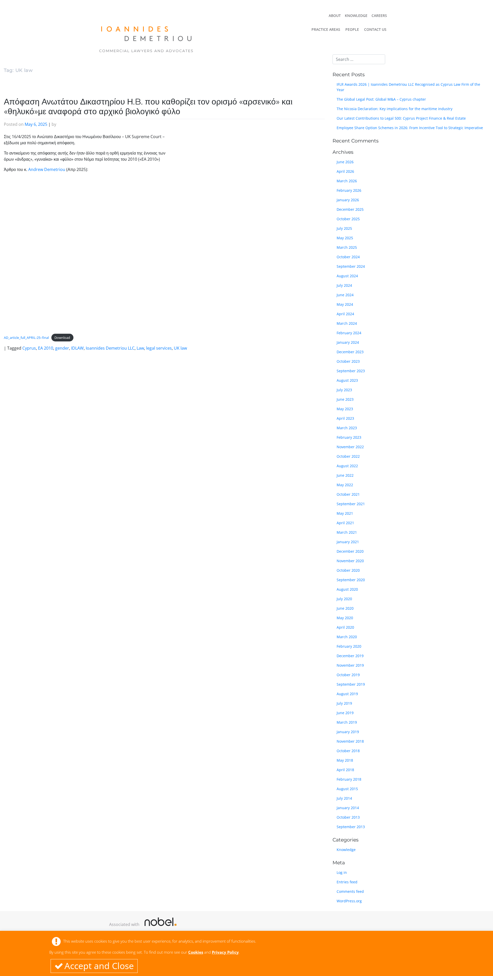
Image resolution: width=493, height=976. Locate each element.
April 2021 (345, 522)
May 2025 (345, 237)
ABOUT (335, 15)
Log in (342, 872)
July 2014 (344, 798)
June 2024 (345, 294)
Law (140, 348)
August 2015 (347, 788)
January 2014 (348, 807)
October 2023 (348, 361)
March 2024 (347, 323)
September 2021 (351, 503)
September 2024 (351, 266)
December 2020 (350, 551)
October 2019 (348, 674)
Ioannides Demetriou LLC (110, 348)
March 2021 (347, 532)
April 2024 (345, 313)
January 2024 (348, 342)
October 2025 (348, 218)
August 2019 (347, 693)
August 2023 (347, 380)
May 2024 (345, 304)
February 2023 (349, 437)
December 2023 (350, 351)
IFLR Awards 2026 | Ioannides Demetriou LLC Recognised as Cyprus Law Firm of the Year (408, 87)
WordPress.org (349, 900)
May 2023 (345, 408)
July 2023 (344, 389)
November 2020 (350, 560)
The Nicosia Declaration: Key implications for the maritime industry (394, 108)
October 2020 (348, 570)
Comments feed (350, 891)
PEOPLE (352, 29)
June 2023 (345, 399)
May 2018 (345, 760)
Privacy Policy (225, 952)
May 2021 (345, 513)
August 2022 (347, 465)
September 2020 (351, 579)
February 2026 (349, 190)
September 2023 (351, 370)
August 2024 (347, 275)
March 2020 (347, 636)
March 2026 (347, 180)
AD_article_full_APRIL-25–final (26, 337)
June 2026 (345, 161)
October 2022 (348, 456)
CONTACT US (375, 29)
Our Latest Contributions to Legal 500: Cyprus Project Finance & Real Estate (401, 118)
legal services (159, 348)
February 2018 (349, 779)
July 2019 (344, 703)
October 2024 (348, 256)
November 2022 (350, 446)
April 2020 (345, 627)
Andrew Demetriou (46, 169)
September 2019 (351, 684)
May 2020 (345, 617)
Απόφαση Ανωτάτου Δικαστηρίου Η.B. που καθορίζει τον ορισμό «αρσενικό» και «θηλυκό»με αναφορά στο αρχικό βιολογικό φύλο (148, 106)
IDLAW (77, 348)
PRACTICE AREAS (325, 29)
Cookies (195, 952)
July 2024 (344, 285)
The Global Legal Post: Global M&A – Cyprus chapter (381, 99)
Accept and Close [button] (99, 966)
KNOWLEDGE (356, 15)
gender (62, 348)
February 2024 (349, 332)
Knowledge (346, 849)
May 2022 (345, 484)
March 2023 (347, 427)
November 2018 (350, 741)
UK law (180, 348)
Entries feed (347, 881)
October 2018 (348, 750)
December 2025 (350, 209)
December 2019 (350, 655)
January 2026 (348, 199)
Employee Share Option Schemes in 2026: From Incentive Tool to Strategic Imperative (410, 127)
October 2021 (348, 494)
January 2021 (348, 541)
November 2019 (350, 665)
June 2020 (345, 608)
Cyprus (29, 348)
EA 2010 (45, 348)
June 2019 (345, 712)
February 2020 (349, 646)
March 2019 (347, 722)
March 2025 (347, 247)
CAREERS (379, 15)
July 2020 (344, 598)
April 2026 (345, 171)
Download (62, 337)
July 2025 (344, 228)
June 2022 (345, 475)
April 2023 (345, 418)
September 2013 (351, 826)
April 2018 (345, 769)
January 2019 (348, 731)
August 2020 (347, 589)
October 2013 (348, 817)
